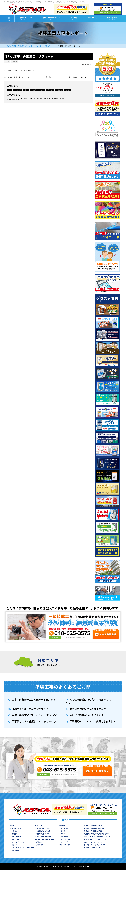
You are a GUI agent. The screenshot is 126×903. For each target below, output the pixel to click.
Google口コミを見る (107, 95)
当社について (92, 19)
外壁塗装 (59, 90)
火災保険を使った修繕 (43, 831)
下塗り (42, 90)
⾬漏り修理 (15, 850)
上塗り (26, 90)
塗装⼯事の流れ (16, 836)
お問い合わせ (112, 19)
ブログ (63, 834)
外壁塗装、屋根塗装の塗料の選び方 (95, 828)
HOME (9, 18)
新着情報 (63, 831)
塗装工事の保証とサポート (44, 836)
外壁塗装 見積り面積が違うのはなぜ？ (96, 834)
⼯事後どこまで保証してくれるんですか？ (35, 721)
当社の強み (38, 825)
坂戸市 (62, 98)
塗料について (16, 839)
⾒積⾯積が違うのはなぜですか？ (30, 709)
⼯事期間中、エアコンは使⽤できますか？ (93, 721)
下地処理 (33, 90)
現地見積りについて (42, 834)
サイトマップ (63, 842)
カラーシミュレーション (19, 845)
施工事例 (74, 19)
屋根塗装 (14, 834)
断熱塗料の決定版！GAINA (92, 847)
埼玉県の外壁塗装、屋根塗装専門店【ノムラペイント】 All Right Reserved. (63, 866)
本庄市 (51, 98)
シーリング (17, 90)
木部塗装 (67, 90)
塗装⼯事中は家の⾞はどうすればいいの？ (35, 715)
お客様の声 (39, 845)
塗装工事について (26, 19)
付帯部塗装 (50, 90)
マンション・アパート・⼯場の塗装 (23, 847)
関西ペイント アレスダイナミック (95, 839)
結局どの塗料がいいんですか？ (87, 715)
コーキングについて (18, 842)
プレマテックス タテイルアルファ (95, 845)
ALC (9, 90)
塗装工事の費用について (51, 19)
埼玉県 (23, 98)
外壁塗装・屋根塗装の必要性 (93, 825)
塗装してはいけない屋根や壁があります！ (97, 836)
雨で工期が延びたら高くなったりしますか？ (89, 701)
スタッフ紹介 (65, 828)
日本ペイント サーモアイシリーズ (95, 842)
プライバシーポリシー (66, 845)
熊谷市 (46, 98)
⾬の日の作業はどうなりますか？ (88, 709)
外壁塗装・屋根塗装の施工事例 (44, 839)
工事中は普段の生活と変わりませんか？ (34, 699)
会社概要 (62, 825)
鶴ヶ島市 (40, 98)
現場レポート (40, 842)
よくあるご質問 (65, 839)
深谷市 (56, 98)
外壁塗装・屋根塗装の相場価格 (93, 831)
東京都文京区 (11, 99)
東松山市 (33, 98)
